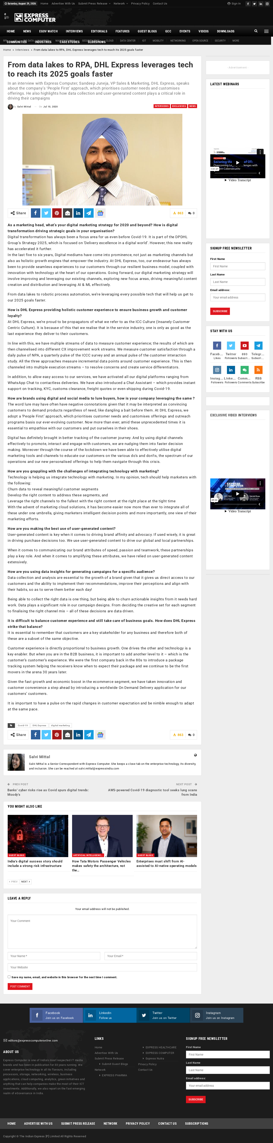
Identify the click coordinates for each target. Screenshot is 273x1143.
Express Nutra (155, 1058)
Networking (178, 40)
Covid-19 (23, 725)
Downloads (226, 31)
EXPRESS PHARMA (114, 1075)
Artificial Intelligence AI (88, 855)
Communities (17, 42)
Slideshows (97, 42)
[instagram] (267, 3)
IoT (144, 40)
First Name (217, 259)
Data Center (127, 40)
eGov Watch (48, 31)
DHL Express (39, 725)
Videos (204, 31)
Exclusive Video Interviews (233, 415)
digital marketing (60, 725)
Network (119, 3)
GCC (168, 31)
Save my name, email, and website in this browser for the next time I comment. (64, 977)
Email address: (220, 290)
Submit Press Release (92, 3)
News (27, 31)
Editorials (99, 31)
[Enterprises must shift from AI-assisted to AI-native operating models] (166, 836)
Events (185, 31)
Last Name (217, 274)
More (235, 40)
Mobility (158, 40)
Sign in (236, 3)
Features (122, 31)
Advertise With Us (63, 3)
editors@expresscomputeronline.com (33, 1040)
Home (44, 3)
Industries (43, 42)
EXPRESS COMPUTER (160, 1053)
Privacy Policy (140, 3)
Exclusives (179, 106)
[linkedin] (260, 3)
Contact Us (160, 3)
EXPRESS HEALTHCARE (161, 1047)
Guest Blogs (147, 31)
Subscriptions (196, 1124)
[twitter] (254, 3)
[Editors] (5, 1040)
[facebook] (248, 3)
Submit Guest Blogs (115, 1064)
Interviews (74, 31)
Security (220, 40)
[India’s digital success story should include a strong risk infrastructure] (38, 836)
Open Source (200, 40)
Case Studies (70, 42)
